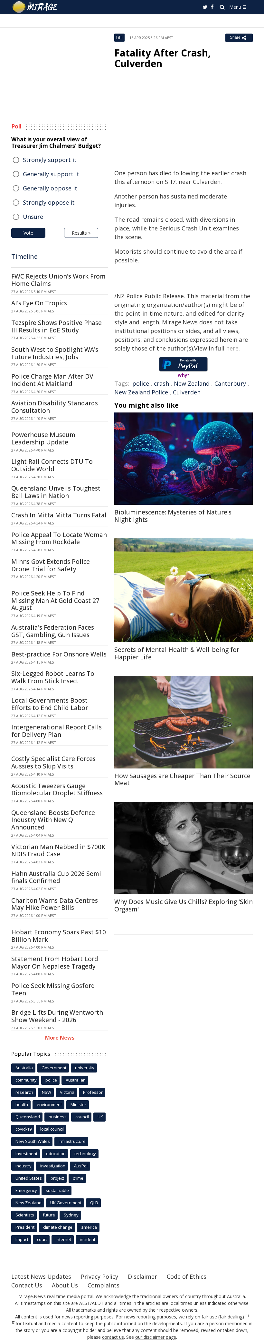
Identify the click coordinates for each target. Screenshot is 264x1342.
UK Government (65, 1202)
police (140, 383)
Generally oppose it (50, 188)
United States (28, 1178)
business (58, 1117)
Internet (63, 1239)
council (82, 1117)
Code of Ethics (186, 1276)
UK (100, 1117)
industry (23, 1166)
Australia (24, 1068)
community (26, 1080)
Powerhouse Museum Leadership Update (43, 438)
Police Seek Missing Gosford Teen (53, 989)
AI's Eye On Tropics (39, 303)
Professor (93, 1092)
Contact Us (26, 1285)
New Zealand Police (141, 392)
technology (85, 1153)
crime (78, 1178)
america (89, 1227)
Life (119, 37)
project (57, 1178)
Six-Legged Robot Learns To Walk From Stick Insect (52, 677)
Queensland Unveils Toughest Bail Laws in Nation (55, 492)
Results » (81, 233)
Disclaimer (142, 1276)
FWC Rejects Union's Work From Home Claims (58, 280)
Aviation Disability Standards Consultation (54, 407)
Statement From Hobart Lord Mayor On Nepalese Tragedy (54, 963)
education (56, 1153)
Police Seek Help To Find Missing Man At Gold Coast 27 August (55, 600)
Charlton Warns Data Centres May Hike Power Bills (54, 904)
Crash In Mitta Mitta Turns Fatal (59, 515)
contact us (113, 1337)
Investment (26, 1153)
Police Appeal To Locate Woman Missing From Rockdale (59, 538)
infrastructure (72, 1141)
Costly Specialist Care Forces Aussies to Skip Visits (53, 762)
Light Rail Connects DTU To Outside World (52, 465)
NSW (46, 1092)
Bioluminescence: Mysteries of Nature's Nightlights (172, 516)
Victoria (67, 1092)
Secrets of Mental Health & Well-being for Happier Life (176, 653)
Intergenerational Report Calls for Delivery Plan (56, 731)
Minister (78, 1104)
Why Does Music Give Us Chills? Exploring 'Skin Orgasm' (183, 905)
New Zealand (192, 383)
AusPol (81, 1166)
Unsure (33, 216)
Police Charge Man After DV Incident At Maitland (52, 380)
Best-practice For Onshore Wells (59, 654)
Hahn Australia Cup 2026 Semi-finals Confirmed (57, 877)
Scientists (24, 1215)
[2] (13, 1323)
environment (49, 1104)
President (24, 1227)
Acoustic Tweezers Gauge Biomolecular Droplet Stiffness (57, 790)
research (24, 1092)
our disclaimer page (155, 1337)
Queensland (27, 1117)
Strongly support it (50, 160)
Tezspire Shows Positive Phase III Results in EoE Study (56, 326)
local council (52, 1129)
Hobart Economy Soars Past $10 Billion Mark (58, 936)
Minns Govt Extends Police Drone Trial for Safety (50, 565)
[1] (247, 1316)
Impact (21, 1239)
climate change (57, 1227)
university (84, 1068)
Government (54, 1068)
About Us (65, 1285)
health (21, 1104)
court (42, 1239)
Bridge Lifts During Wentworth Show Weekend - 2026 (57, 1016)
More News (59, 1037)
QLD (94, 1202)
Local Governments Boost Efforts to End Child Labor (49, 704)
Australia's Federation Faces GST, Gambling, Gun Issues (52, 631)
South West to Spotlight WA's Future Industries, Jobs (54, 353)
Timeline (24, 256)
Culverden (187, 392)
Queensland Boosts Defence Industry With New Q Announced (53, 820)
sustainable (57, 1190)
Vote (28, 233)
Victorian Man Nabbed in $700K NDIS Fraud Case (58, 851)
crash (161, 383)
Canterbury (230, 383)
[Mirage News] (35, 7)
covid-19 (23, 1129)
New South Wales (32, 1141)
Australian (76, 1080)
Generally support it (51, 174)
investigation (52, 1166)
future (49, 1215)
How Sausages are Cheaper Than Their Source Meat (182, 780)
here (232, 348)
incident (87, 1239)
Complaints (103, 1285)
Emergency (26, 1190)
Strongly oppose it (49, 202)
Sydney (71, 1215)
